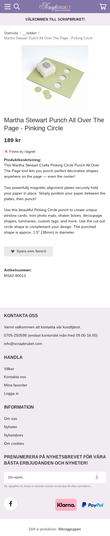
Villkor (9, 369)
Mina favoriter (15, 385)
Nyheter (10, 427)
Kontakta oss (15, 377)
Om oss (10, 418)
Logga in (11, 393)
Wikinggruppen (69, 529)
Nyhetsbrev (13, 435)
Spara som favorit (30, 251)
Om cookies (14, 443)
